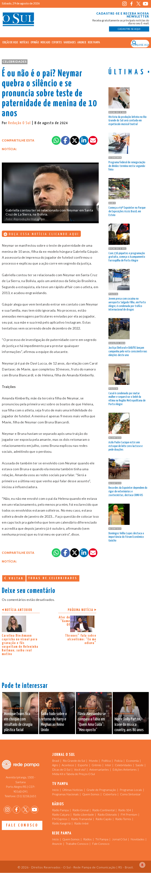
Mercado (45, 42)
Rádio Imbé (81, 823)
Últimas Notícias (72, 789)
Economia (132, 760)
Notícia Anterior (18, 610)
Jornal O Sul (18, 20)
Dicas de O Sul (61, 769)
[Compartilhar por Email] (93, 140)
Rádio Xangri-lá (61, 823)
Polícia (118, 760)
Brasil (55, 760)
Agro (55, 765)
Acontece (68, 765)
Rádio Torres (123, 819)
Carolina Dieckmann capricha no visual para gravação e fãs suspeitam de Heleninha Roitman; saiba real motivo (20, 645)
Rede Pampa (94, 42)
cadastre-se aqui (129, 28)
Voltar (15, 578)
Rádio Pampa (60, 810)
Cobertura (109, 794)
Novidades (137, 839)
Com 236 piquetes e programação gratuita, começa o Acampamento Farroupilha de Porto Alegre (126, 257)
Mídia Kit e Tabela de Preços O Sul (73, 774)
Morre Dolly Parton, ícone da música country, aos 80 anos (129, 724)
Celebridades (15, 61)
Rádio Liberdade (83, 814)
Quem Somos (90, 794)
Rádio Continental (103, 810)
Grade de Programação (101, 789)
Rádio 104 (124, 810)
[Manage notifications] (142, 865)
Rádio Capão (104, 819)
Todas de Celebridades (53, 578)
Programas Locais (131, 789)
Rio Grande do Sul (74, 760)
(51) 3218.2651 (26, 796)
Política (106, 760)
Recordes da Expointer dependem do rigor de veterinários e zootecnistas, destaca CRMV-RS (127, 491)
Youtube (145, 4)
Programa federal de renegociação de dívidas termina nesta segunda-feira (127, 166)
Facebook (131, 4)
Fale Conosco (22, 825)
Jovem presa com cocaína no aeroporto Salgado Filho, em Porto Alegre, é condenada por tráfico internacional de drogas (127, 304)
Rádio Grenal (80, 810)
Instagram (124, 4)
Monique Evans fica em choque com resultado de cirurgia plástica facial (18, 722)
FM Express (59, 819)
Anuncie (81, 42)
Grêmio (96, 765)
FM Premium (129, 814)
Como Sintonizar (130, 794)
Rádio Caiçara (60, 814)
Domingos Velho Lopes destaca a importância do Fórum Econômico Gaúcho (126, 537)
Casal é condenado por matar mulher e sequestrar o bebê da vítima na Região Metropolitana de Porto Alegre (126, 399)
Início (55, 789)
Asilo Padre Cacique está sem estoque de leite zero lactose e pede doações (125, 446)
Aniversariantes (99, 769)
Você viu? (80, 769)
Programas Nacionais (65, 794)
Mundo (93, 760)
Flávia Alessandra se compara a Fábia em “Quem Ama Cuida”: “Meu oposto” (92, 722)
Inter (108, 765)
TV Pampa (101, 839)
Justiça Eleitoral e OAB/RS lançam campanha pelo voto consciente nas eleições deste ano (127, 351)
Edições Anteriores (125, 769)
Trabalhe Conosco (77, 843)
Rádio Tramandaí (81, 819)
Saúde (139, 765)
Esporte (83, 765)
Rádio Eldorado (107, 814)
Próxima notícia (80, 610)
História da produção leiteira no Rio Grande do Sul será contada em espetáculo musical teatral (127, 120)
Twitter (138, 4)
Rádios (87, 839)
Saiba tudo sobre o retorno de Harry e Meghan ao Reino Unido (54, 722)
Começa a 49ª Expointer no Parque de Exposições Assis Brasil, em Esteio (126, 211)
